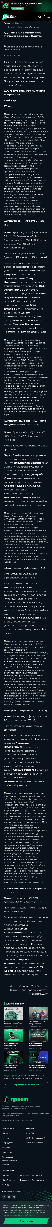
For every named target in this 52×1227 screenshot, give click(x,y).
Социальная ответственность (9, 1158)
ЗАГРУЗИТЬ (17, 8)
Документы (7, 1147)
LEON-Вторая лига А (35, 1138)
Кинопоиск (37, 1175)
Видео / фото (38, 1180)
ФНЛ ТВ (5, 1185)
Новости (18, 23)
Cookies (31, 1215)
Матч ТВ (5, 1175)
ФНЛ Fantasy (8, 1128)
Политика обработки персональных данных (19, 1124)
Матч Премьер (8, 1180)
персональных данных (14, 1215)
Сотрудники (7, 1143)
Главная (7, 23)
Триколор (24, 1180)
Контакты (6, 1165)
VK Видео (24, 1175)
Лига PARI (30, 1133)
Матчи (5, 1133)
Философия (7, 1152)
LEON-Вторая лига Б (35, 1143)
